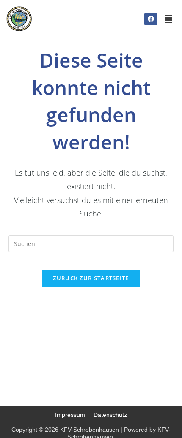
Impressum (70, 415)
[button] (168, 19)
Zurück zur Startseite (91, 278)
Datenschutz (110, 415)
